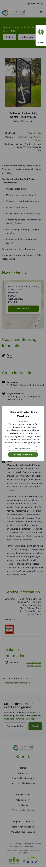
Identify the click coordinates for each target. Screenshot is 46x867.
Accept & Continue (23, 454)
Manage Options (23, 448)
